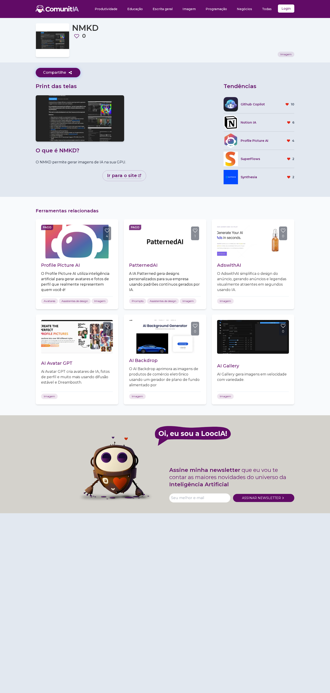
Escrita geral (163, 9)
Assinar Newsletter (261, 498)
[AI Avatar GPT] (77, 337)
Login (286, 9)
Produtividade (106, 9)
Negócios (244, 9)
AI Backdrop (143, 360)
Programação (216, 9)
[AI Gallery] (253, 337)
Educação (135, 9)
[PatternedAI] (165, 241)
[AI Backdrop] (165, 337)
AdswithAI (229, 265)
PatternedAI (143, 265)
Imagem (189, 9)
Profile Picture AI (60, 265)
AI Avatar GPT (57, 363)
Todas (267, 9)
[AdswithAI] (253, 241)
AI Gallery (228, 366)
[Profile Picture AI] (77, 241)
